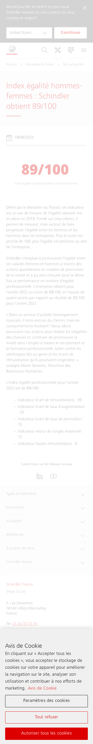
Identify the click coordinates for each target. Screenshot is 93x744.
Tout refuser (46, 717)
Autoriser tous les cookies (46, 733)
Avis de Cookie (42, 688)
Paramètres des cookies (46, 701)
